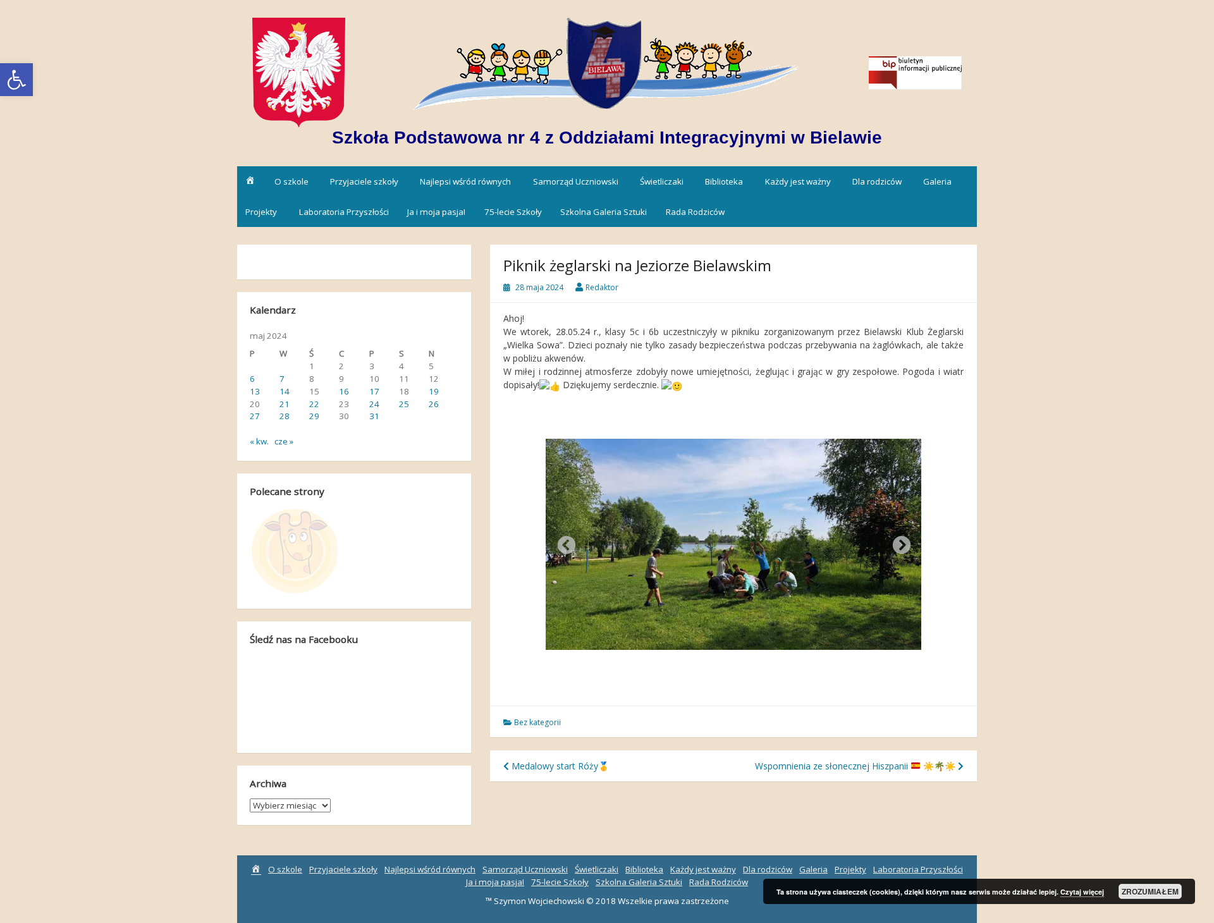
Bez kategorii (537, 722)
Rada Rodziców (695, 211)
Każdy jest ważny (798, 181)
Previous (562, 541)
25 (404, 404)
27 (255, 416)
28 (284, 416)
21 (284, 404)
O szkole (291, 181)
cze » (283, 441)
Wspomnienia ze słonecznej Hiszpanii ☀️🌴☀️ (855, 766)
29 (314, 416)
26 (434, 404)
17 (374, 391)
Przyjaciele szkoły (364, 181)
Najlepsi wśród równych (465, 181)
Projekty (261, 211)
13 (255, 391)
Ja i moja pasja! (436, 211)
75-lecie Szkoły (513, 211)
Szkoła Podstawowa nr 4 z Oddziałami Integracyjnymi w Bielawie (607, 137)
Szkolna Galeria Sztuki (603, 211)
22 (314, 404)
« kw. (259, 441)
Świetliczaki (662, 181)
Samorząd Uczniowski (575, 181)
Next (898, 541)
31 (374, 416)
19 (434, 391)
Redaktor (602, 287)
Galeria (937, 181)
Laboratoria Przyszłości (344, 211)
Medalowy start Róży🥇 (559, 766)
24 (374, 404)
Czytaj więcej (1082, 891)
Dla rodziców (877, 181)
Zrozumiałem (1150, 891)
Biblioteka (724, 181)
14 (284, 391)
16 (344, 391)
